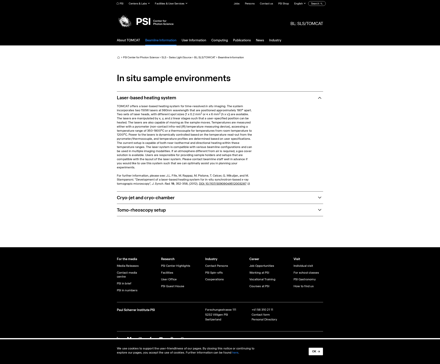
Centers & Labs (138, 3)
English (298, 3)
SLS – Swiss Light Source (176, 57)
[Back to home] (145, 21)
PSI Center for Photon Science (141, 57)
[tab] (220, 98)
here (235, 352)
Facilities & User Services (169, 3)
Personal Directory (264, 319)
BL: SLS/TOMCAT (306, 23)
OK (314, 351)
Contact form (261, 314)
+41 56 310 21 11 (262, 309)
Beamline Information (231, 57)
